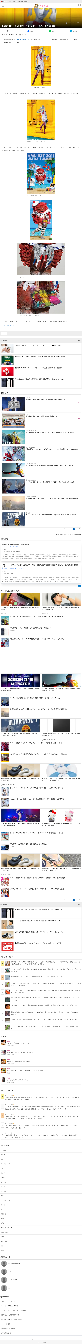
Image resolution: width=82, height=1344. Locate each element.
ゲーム (3, 1177)
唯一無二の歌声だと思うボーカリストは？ (19, 1080)
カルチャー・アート (7, 1164)
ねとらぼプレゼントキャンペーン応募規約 (13, 1310)
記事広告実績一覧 (6, 1333)
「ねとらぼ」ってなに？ (8, 1301)
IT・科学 (3, 1150)
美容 (2, 1250)
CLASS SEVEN (12, 1280)
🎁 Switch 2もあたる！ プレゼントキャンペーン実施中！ (14, 1)
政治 (2, 1236)
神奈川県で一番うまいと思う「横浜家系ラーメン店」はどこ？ (25, 1070)
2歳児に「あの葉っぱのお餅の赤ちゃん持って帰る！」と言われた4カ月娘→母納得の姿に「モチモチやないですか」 (45, 1019)
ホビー (3, 1195)
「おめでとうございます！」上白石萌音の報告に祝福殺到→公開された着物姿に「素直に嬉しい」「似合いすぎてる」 (45, 1005)
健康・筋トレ (5, 1214)
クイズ (3, 1168)
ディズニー (4, 1182)
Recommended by (68, 529)
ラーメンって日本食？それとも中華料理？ (19, 1061)
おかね (3, 1159)
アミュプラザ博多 (22, 39)
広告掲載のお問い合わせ (8, 1328)
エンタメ (3, 1155)
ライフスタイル (5, 1200)
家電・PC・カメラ (6, 1227)
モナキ (10, 1288)
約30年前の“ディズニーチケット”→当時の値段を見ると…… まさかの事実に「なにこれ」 (37, 976)
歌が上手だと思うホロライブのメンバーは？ (20, 1052)
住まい (3, 1209)
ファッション (5, 1191)
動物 (2, 1218)
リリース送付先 (5, 1324)
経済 (2, 1246)
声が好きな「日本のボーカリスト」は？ (18, 1043)
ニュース (3, 1186)
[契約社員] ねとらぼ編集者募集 (10, 1315)
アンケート (4, 1036)
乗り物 (3, 1205)
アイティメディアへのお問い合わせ (11, 1319)
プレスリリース (9, 326)
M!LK (9, 1271)
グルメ (3, 1173)
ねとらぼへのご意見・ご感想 (9, 1306)
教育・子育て (5, 1241)
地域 (2, 1223)
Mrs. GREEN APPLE (14, 1263)
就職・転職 (4, 1232)
